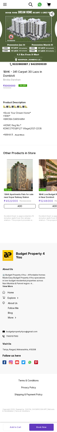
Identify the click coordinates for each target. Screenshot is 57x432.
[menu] (5, 4)
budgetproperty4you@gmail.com (21, 332)
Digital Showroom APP (35, 409)
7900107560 (12, 336)
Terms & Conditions (22, 411)
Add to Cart (15, 427)
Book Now (41, 427)
